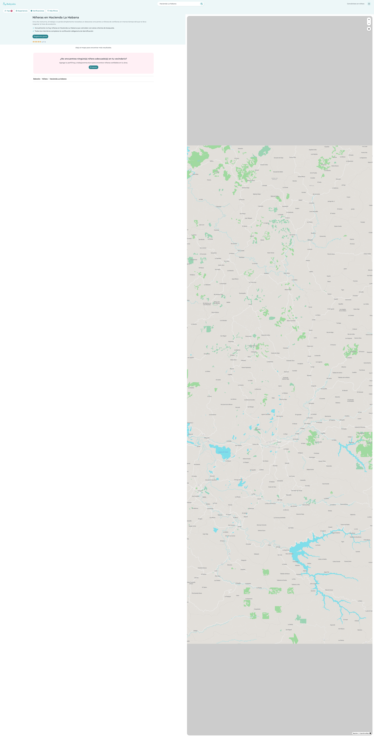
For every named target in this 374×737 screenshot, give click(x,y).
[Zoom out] (369, 23)
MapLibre (355, 733)
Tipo (9, 11)
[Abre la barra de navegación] (369, 4)
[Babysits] (9, 4)
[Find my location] (369, 29)
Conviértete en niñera (355, 4)
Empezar (93, 67)
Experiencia (22, 11)
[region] (279, 375)
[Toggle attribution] (370, 733)
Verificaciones (38, 11)
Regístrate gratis (40, 36)
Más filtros (53, 11)
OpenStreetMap (364, 733)
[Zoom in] (369, 19)
